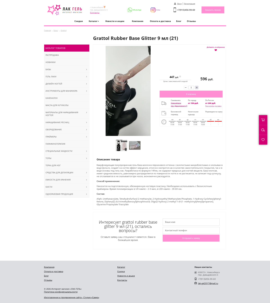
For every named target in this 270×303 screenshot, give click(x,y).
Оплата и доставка (160, 21)
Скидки (78, 21)
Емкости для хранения (58, 179)
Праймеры (51, 136)
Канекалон (52, 98)
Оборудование (54, 129)
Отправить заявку (191, 238)
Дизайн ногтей (54, 83)
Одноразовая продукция (59, 194)
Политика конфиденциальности (61, 291)
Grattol (64, 30)
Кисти (49, 187)
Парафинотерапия (55, 144)
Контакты (94, 12)
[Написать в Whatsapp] (135, 10)
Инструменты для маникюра (61, 91)
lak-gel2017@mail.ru (208, 283)
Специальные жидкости (59, 151)
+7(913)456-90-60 (186, 9)
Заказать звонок (213, 10)
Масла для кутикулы (57, 105)
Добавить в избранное (216, 48)
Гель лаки (51, 76)
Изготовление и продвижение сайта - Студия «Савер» (71, 297)
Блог (178, 21)
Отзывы (191, 21)
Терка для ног (53, 165)
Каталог (121, 267)
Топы (48, 158)
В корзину (191, 94)
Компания (137, 21)
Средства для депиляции (59, 172)
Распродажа (52, 55)
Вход (179, 3)
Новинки (51, 62)
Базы (56, 30)
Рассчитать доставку (213, 106)
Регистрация (189, 3)
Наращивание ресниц (57, 122)
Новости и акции (114, 21)
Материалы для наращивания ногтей (62, 114)
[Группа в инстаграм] (154, 10)
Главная (47, 30)
